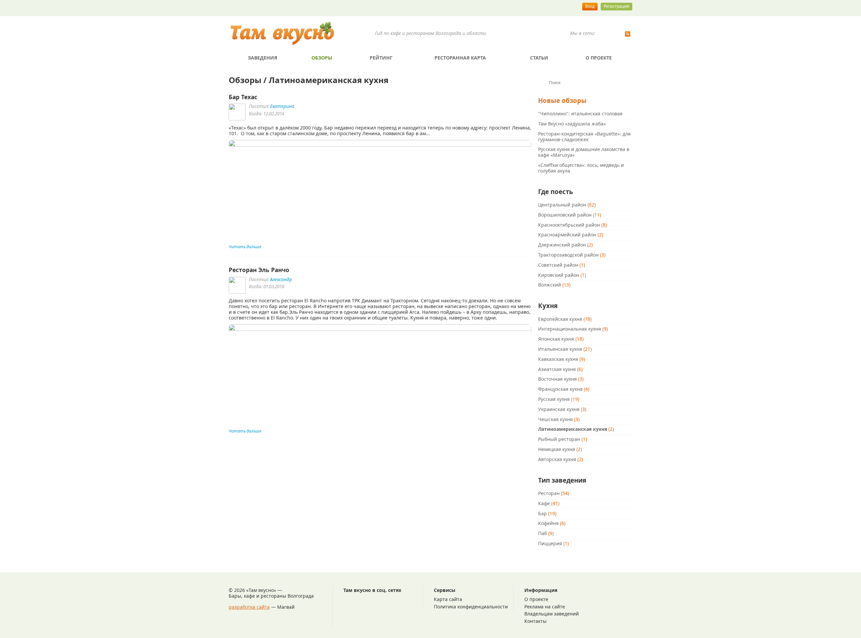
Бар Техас (243, 97)
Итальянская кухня (560, 349)
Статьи (539, 57)
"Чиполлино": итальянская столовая (580, 113)
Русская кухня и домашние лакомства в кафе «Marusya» (583, 152)
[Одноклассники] (610, 35)
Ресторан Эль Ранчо (259, 270)
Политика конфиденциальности (471, 606)
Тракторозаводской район (568, 255)
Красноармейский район (567, 234)
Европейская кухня (560, 319)
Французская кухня (560, 389)
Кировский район (558, 275)
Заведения (262, 57)
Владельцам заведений (551, 613)
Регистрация (616, 6)
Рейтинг (381, 57)
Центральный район (562, 204)
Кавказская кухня (558, 359)
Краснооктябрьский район (569, 225)
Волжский (549, 285)
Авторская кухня (557, 459)
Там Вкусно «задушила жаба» (572, 123)
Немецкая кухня (556, 449)
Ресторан (549, 493)
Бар (542, 513)
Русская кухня (554, 399)
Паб (542, 533)
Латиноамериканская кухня (572, 429)
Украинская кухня (558, 409)
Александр (281, 279)
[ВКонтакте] (601, 35)
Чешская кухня (555, 419)
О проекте (599, 57)
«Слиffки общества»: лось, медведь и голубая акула (581, 168)
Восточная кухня (557, 379)
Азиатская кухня (557, 369)
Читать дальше (245, 247)
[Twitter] (619, 35)
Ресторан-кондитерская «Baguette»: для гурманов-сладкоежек (584, 136)
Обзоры (321, 57)
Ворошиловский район (565, 215)
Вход (590, 6)
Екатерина (282, 106)
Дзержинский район (562, 244)
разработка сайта (249, 607)
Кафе (544, 503)
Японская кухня (556, 339)
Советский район (558, 265)
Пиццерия (550, 543)
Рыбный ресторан (559, 439)
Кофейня (548, 523)
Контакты (535, 621)
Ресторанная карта (460, 57)
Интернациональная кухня (569, 329)
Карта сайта (448, 599)
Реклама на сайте (544, 606)
